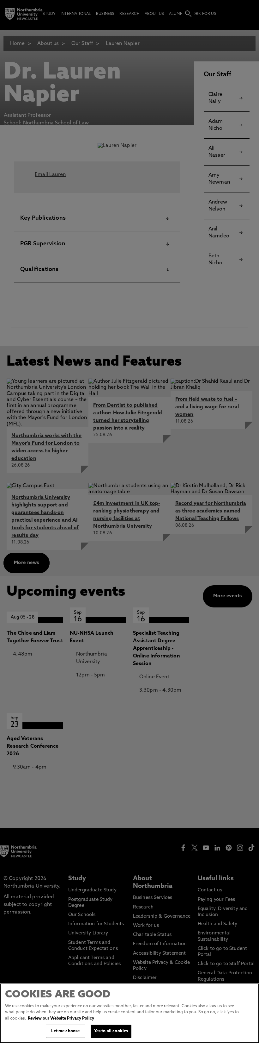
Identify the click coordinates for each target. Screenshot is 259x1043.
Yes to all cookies (111, 1031)
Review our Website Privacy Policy (61, 1018)
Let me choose (65, 1031)
